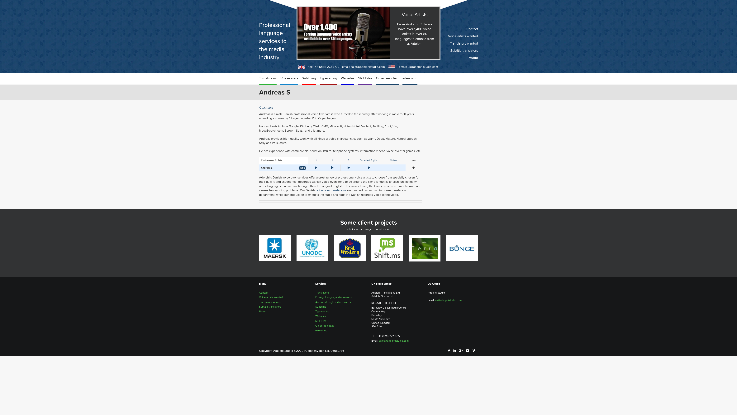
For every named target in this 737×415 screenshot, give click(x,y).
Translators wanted (464, 43)
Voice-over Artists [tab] (271, 160)
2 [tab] (332, 160)
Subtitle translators (464, 50)
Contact (472, 29)
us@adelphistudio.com (423, 66)
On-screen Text (387, 78)
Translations (268, 78)
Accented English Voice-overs (333, 302)
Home (473, 57)
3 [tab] (348, 160)
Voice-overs (289, 78)
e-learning (409, 78)
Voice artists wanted (463, 36)
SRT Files (365, 78)
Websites (347, 78)
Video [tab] (393, 160)
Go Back (267, 107)
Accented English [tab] (369, 160)
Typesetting (328, 78)
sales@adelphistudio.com (368, 66)
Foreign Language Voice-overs (333, 297)
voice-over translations (331, 190)
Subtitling (309, 78)
